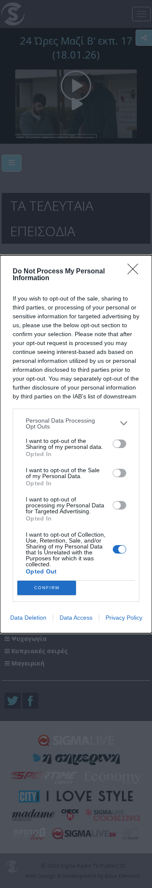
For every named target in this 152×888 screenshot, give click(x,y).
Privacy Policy (124, 617)
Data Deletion (28, 617)
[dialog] (76, 444)
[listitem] (76, 423)
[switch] (119, 444)
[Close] (136, 272)
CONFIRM (47, 587)
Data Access (76, 617)
